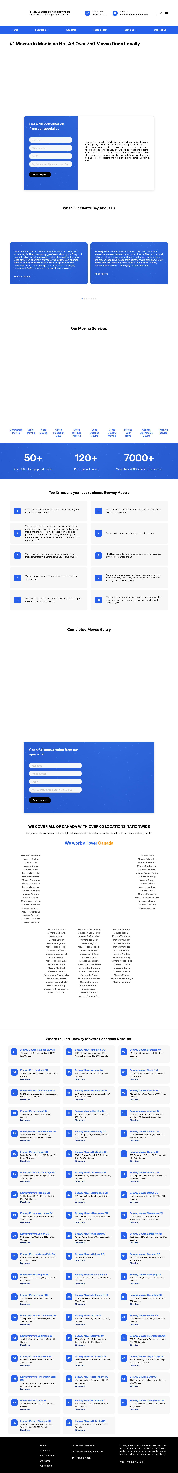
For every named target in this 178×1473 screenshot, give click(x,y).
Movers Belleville (30, 873)
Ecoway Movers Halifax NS (144, 1315)
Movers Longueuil (56, 943)
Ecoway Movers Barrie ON (34, 1152)
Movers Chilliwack (31, 904)
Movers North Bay (56, 985)
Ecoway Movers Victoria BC (144, 1091)
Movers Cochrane (31, 911)
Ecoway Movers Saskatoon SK (91, 1274)
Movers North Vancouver (56, 989)
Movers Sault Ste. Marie (89, 964)
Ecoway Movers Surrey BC (34, 1295)
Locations (40, 30)
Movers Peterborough (122, 978)
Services (129, 30)
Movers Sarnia (89, 957)
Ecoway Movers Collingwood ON (147, 1400)
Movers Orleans (122, 968)
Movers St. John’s (89, 982)
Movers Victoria (122, 943)
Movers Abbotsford (31, 855)
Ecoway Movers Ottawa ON (144, 1193)
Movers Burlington (31, 890)
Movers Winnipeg (122, 957)
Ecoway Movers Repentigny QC (91, 1377)
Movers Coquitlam (31, 918)
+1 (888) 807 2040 (85, 1445)
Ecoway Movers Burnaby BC (145, 1254)
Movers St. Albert (89, 975)
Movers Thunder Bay (89, 996)
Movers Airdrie (31, 859)
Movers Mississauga (56, 961)
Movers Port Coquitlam (89, 929)
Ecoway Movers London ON (144, 1131)
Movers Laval (56, 936)
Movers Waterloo (121, 946)
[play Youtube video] (89, 378)
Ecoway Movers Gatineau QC (90, 1234)
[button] (57, 298)
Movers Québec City (89, 936)
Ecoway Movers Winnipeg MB (145, 1274)
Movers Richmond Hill (89, 946)
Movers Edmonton (147, 859)
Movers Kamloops (147, 894)
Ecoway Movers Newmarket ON (91, 1213)
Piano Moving (43, 431)
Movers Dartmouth (31, 922)
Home (15, 30)
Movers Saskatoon (89, 961)
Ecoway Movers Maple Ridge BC (147, 1356)
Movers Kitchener (56, 929)
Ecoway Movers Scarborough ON (37, 1172)
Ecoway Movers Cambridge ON (91, 1193)
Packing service (163, 431)
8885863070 (100, 14)
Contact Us (160, 30)
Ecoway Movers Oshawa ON (144, 1152)
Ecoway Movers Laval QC (143, 1377)
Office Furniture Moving (76, 432)
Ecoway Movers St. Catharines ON (38, 1315)
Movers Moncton (56, 964)
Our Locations (47, 1455)
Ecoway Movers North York (144, 1070)
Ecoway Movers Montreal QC (90, 1050)
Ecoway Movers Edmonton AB (146, 1234)
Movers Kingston (147, 908)
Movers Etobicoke (147, 862)
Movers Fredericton (147, 866)
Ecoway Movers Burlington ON (91, 1152)
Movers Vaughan (121, 940)
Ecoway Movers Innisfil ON (34, 1111)
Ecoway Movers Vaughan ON (145, 1111)
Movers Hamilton (147, 887)
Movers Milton (56, 957)
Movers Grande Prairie (147, 873)
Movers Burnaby (31, 894)
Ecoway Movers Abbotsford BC (91, 1295)
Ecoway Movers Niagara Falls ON (37, 1254)
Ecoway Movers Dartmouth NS (36, 1336)
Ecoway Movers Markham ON (90, 1172)
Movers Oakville (122, 964)
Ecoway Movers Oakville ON (89, 1336)
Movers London (56, 940)
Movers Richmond (89, 950)
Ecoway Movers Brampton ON (145, 1050)
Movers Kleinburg (56, 932)
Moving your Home (128, 432)
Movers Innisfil (147, 890)
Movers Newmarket (56, 978)
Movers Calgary (31, 897)
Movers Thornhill (89, 992)
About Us (71, 30)
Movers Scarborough (89, 968)
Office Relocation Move (58, 432)
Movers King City (147, 904)
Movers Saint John (89, 954)
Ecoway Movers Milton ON (34, 1070)
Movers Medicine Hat (56, 954)
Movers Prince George (89, 932)
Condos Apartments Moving (146, 432)
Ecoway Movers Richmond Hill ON (38, 1131)
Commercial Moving (16, 431)
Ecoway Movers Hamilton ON (90, 1111)
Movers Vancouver (121, 936)
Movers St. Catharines (89, 978)
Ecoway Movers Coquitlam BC (146, 1295)
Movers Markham (56, 950)
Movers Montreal (56, 968)
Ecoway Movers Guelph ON (34, 1234)
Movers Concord (31, 915)
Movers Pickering (121, 982)
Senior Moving (31, 431)
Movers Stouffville (89, 985)
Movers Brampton (31, 880)
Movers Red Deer (89, 940)
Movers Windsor (121, 954)
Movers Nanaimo (56, 971)
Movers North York (56, 992)
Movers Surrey (89, 989)
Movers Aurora (31, 866)
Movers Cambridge (31, 901)
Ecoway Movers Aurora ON (89, 1070)
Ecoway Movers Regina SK (34, 1274)
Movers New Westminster (56, 975)
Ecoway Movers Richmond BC (36, 1356)
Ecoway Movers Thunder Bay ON (37, 1050)
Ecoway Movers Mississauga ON (37, 1091)
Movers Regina (89, 943)
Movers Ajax (31, 862)
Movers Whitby (121, 950)
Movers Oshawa (122, 971)
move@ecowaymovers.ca (134, 14)
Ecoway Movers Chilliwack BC (91, 1356)
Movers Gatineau (147, 869)
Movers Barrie (31, 869)
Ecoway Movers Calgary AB (89, 1254)
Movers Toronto (122, 932)
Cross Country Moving (112, 432)
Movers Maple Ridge (56, 946)
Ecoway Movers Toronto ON (144, 1172)
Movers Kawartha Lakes (147, 897)
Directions (24, 1059)
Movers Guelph (147, 880)
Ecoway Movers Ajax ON (88, 1315)
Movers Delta (147, 855)
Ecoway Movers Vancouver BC (36, 1213)
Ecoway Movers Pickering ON (90, 1131)
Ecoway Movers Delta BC (33, 1400)
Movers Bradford (30, 876)
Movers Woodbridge (121, 961)
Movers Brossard (30, 887)
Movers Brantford (31, 883)
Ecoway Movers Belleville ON (90, 1421)
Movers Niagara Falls (56, 982)
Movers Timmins (121, 929)
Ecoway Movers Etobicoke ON (91, 1091)
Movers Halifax (147, 883)
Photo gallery (100, 30)
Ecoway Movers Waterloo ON (35, 1421)
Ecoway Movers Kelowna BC (90, 1400)
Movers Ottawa (121, 975)
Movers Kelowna (147, 901)
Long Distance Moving (94, 432)
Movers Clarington (31, 908)
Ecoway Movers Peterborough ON (148, 1336)
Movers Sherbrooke (89, 971)
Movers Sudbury (147, 876)
